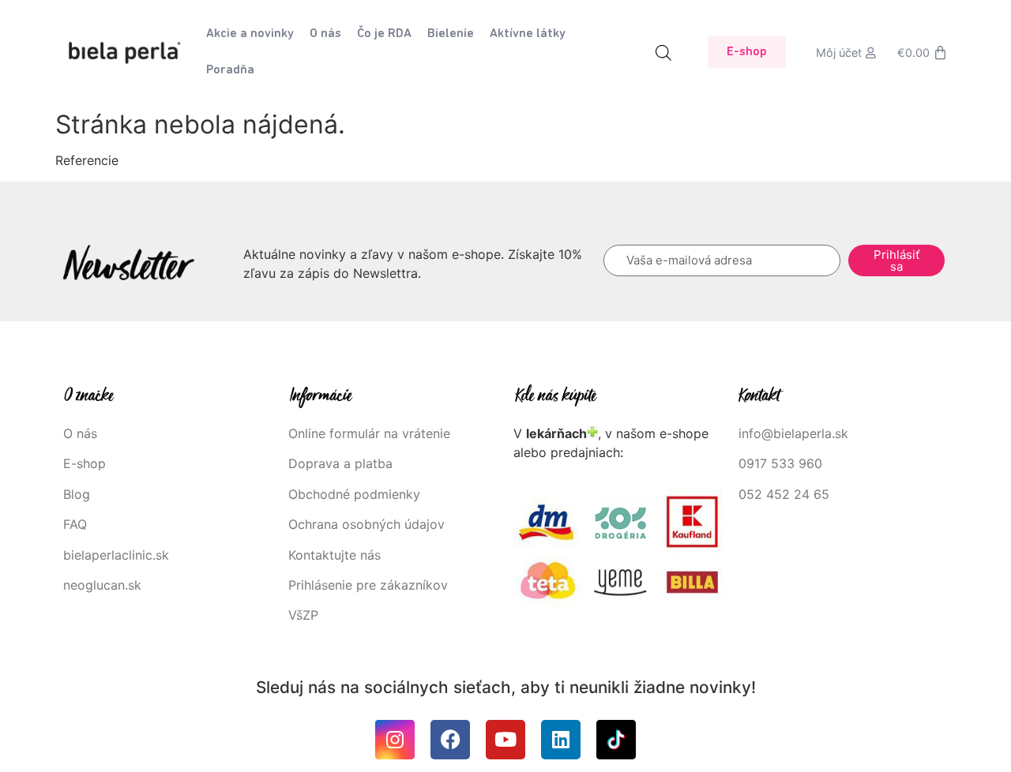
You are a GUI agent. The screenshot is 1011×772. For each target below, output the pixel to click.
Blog (76, 494)
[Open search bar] (663, 52)
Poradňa (230, 70)
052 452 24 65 (784, 494)
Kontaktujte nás (334, 555)
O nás (325, 34)
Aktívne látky (528, 34)
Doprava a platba (340, 463)
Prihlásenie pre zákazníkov (368, 585)
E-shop (84, 463)
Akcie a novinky (250, 34)
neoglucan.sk (102, 585)
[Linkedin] (561, 739)
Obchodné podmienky (354, 494)
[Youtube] (505, 739)
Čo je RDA (384, 34)
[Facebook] (450, 739)
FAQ (75, 524)
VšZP (305, 615)
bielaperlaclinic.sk (116, 555)
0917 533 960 (780, 463)
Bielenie (450, 34)
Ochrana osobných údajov (366, 524)
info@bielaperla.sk (793, 433)
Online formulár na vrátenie (369, 433)
